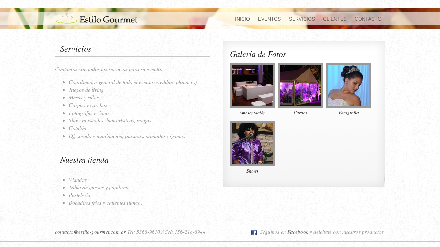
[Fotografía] (348, 84)
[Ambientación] (252, 84)
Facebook (297, 231)
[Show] (252, 142)
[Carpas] (300, 84)
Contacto (368, 19)
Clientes (334, 19)
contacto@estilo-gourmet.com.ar (90, 231)
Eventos (269, 19)
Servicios (302, 19)
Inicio (242, 19)
